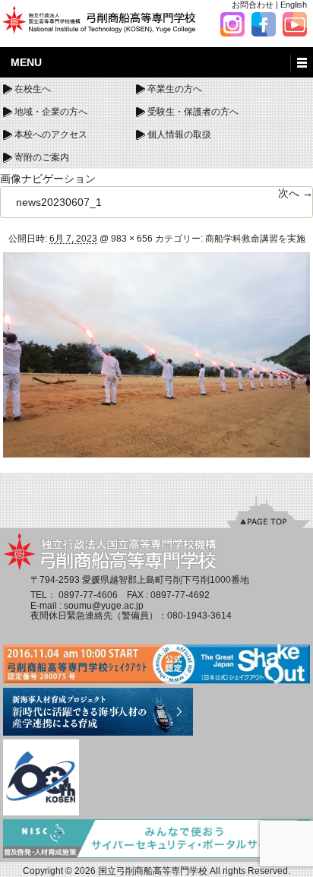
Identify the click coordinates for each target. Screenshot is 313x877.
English (293, 4)
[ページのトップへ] (268, 512)
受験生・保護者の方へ (193, 111)
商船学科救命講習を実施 (255, 238)
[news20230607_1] (156, 354)
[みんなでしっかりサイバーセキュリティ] (156, 840)
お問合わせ (252, 4)
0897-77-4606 (88, 595)
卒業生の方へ (174, 88)
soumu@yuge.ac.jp (104, 605)
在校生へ (32, 88)
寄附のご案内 (41, 157)
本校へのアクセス (50, 134)
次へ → (295, 193)
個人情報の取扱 (179, 134)
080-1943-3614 (199, 615)
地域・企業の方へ (50, 111)
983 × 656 (132, 238)
